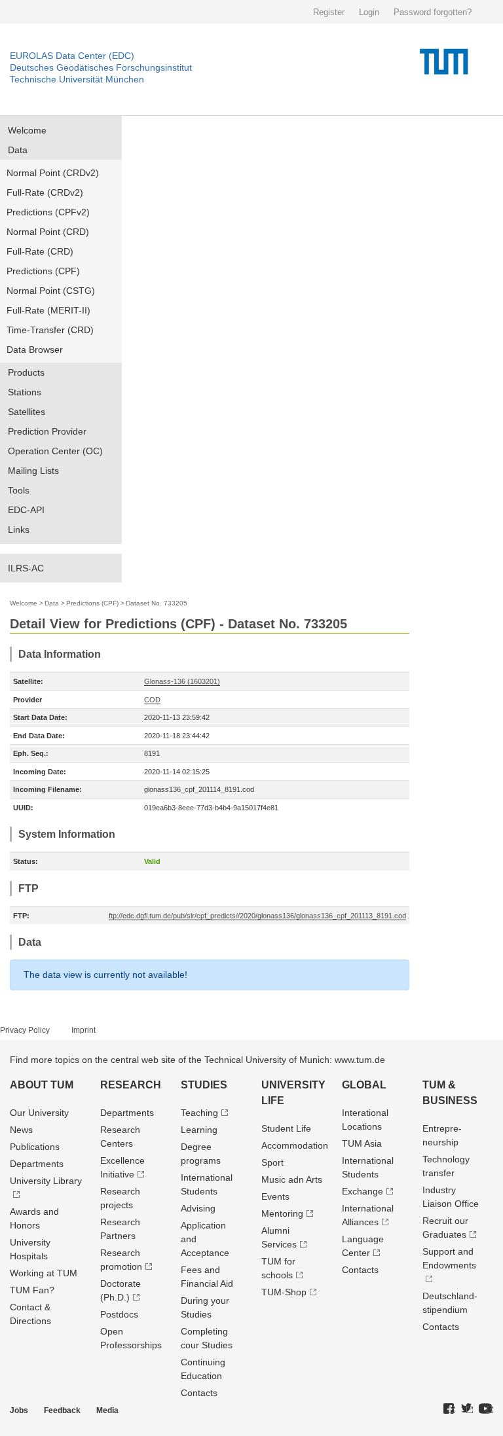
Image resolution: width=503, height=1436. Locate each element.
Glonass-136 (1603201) (182, 681)
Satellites (26, 411)
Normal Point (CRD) (48, 231)
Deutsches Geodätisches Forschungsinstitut (101, 67)
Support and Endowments (449, 1258)
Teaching (199, 1112)
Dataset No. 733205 (156, 603)
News (21, 1129)
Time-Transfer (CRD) (50, 330)
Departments (37, 1163)
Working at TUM (43, 1273)
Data (18, 150)
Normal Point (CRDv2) (53, 173)
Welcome (27, 130)
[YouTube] (486, 1409)
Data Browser (35, 349)
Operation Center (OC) (55, 451)
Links (18, 529)
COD (152, 700)
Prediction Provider (47, 431)
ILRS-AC (26, 568)
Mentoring (282, 1213)
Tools (18, 490)
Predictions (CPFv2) (48, 212)
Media (107, 1410)
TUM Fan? (32, 1290)
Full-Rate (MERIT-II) (48, 310)
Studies (204, 1084)
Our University (39, 1112)
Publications (35, 1146)
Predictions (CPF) (43, 271)
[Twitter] (467, 1409)
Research (130, 1084)
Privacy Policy (25, 1030)
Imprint (83, 1030)
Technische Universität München (77, 79)
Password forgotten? (433, 12)
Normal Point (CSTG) (51, 290)
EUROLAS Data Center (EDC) (72, 55)
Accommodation (294, 1145)
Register (329, 12)
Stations (24, 392)
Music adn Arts (291, 1179)
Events (275, 1196)
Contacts (199, 1393)
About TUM (41, 1084)
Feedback (62, 1410)
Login (369, 12)
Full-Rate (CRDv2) (45, 192)
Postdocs (119, 1314)
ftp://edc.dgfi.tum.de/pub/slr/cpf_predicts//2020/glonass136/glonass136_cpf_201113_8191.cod (257, 916)
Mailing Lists (33, 470)
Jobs (19, 1410)
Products (26, 372)
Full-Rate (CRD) (40, 251)
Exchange (362, 1191)
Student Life (286, 1128)
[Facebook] (449, 1409)
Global (364, 1084)
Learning (199, 1129)
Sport (272, 1162)
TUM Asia (362, 1143)
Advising (198, 1208)
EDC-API (26, 510)
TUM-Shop (284, 1292)
